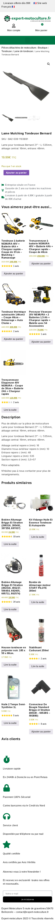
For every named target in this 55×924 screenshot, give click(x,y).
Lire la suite (10, 410)
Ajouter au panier (16, 172)
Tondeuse (6, 51)
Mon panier (41, 30)
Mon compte (13, 30)
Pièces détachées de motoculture (18, 47)
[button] (27, 40)
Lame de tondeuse (23, 51)
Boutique (42, 47)
